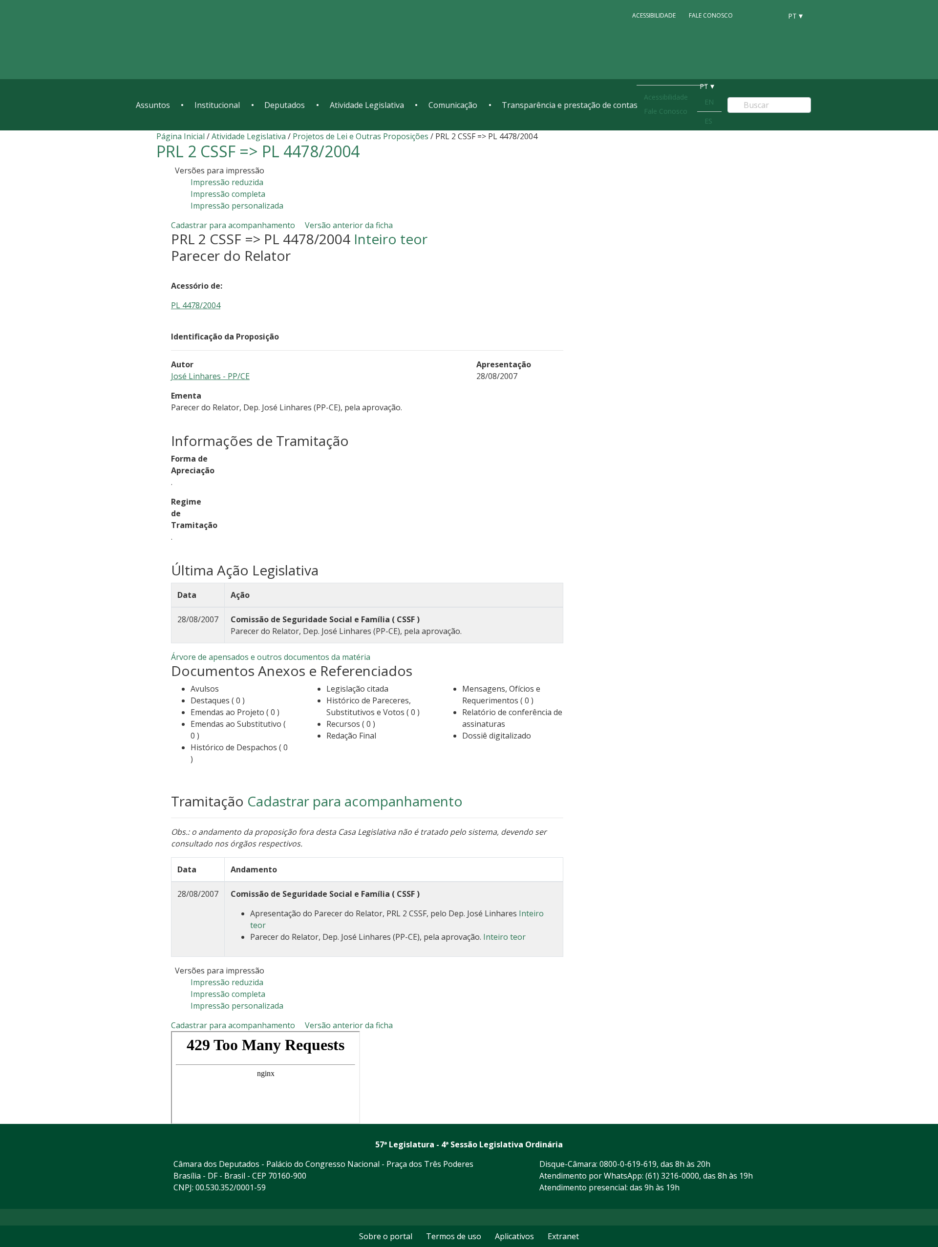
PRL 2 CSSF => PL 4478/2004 (258, 151)
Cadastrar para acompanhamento (235, 225)
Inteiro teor (390, 239)
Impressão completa (228, 194)
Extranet (563, 1236)
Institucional (217, 105)
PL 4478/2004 (195, 305)
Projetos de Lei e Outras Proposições (360, 136)
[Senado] (771, 15)
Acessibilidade (654, 15)
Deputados (284, 105)
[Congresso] (752, 15)
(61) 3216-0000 (672, 1175)
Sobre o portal (385, 1236)
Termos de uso (453, 1236)
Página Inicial (180, 136)
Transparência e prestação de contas (570, 105)
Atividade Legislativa (367, 105)
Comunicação (452, 105)
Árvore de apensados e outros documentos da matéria (270, 657)
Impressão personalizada (237, 205)
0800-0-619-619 (628, 1164)
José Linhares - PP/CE (210, 376)
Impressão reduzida (227, 182)
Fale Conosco (711, 15)
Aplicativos (514, 1236)
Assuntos (153, 105)
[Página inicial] (195, 40)
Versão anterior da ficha (349, 225)
